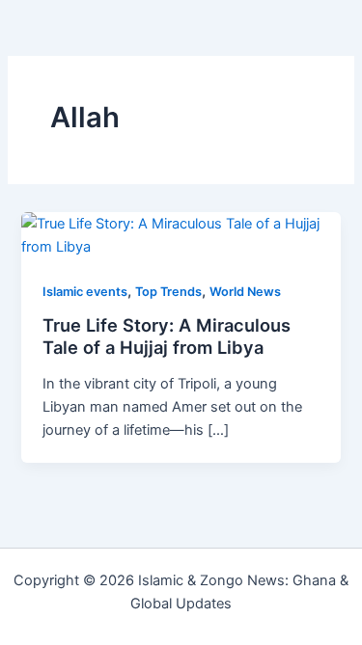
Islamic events (84, 291)
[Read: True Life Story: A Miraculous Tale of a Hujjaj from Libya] (180, 234)
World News (245, 291)
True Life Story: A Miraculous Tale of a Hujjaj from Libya (166, 336)
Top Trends (168, 291)
